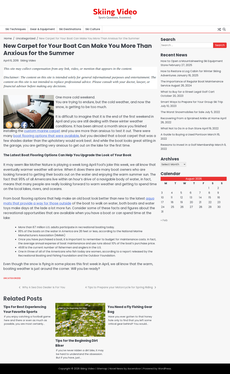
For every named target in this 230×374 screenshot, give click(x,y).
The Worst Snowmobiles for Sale (182, 112)
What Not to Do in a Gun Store (181, 128)
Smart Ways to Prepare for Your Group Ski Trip (192, 102)
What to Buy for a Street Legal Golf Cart (188, 92)
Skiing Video (115, 11)
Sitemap (102, 368)
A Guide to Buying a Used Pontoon (184, 134)
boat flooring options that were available (46, 136)
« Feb (164, 220)
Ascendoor (134, 368)
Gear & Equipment (42, 29)
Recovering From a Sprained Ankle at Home (190, 118)
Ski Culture (92, 29)
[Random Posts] (219, 29)
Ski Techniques (15, 29)
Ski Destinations (70, 29)
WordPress (164, 368)
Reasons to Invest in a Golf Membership (187, 145)
